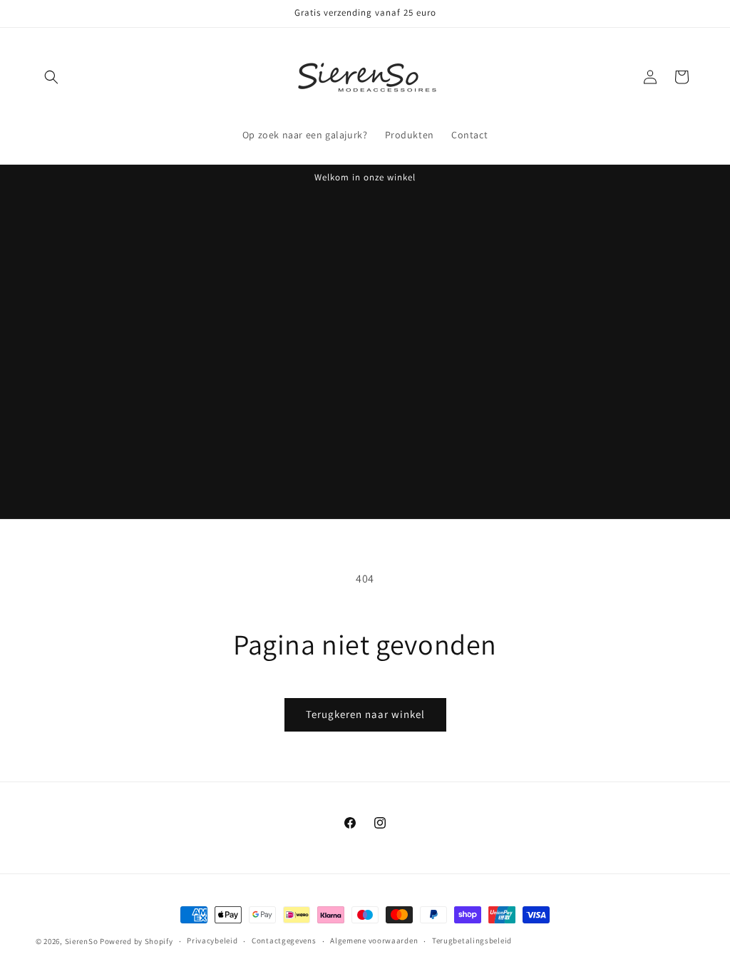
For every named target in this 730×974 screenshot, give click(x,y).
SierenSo (82, 941)
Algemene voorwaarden (374, 940)
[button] (51, 77)
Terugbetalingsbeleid (472, 940)
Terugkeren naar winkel (365, 714)
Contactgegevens (284, 940)
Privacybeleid (212, 940)
